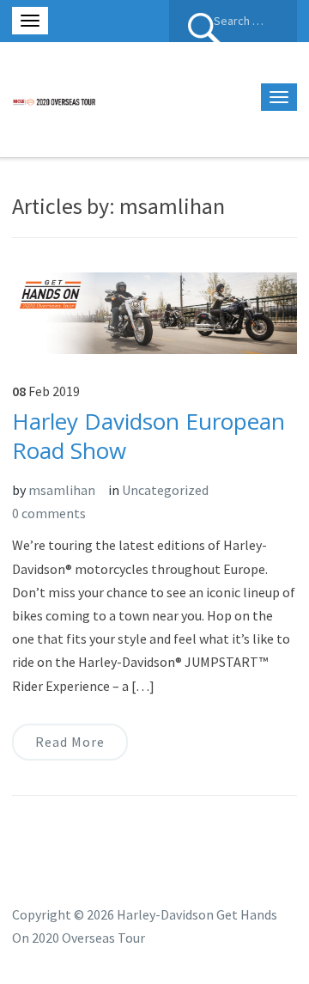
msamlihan (61, 489)
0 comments (49, 513)
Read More (70, 741)
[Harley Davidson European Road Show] (154, 311)
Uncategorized (165, 489)
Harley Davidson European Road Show (148, 436)
